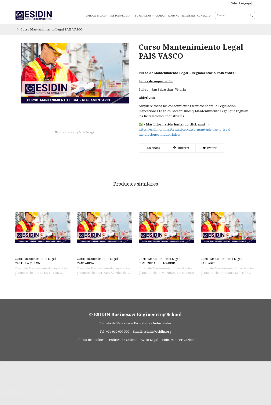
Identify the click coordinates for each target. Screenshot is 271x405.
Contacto (204, 15)
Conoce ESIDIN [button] (96, 15)
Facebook (153, 148)
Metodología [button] (120, 15)
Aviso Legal (149, 340)
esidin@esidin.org (157, 331)
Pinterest (182, 148)
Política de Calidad (123, 340)
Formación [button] (143, 15)
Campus (160, 15)
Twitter (211, 148)
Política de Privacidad (179, 340)
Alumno (173, 15)
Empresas (188, 15)
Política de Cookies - (91, 340)
